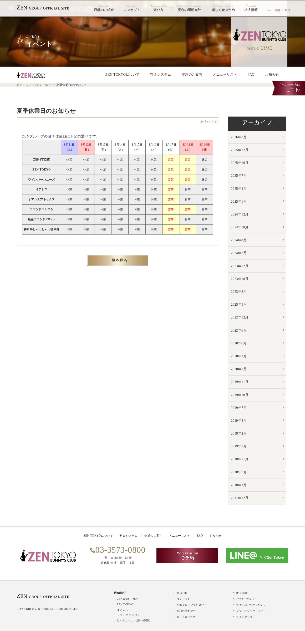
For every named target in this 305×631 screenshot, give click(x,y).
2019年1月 (239, 446)
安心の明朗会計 (186, 610)
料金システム (160, 74)
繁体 (287, 10)
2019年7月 (239, 408)
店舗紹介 (120, 593)
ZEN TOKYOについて (122, 74)
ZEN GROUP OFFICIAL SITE (43, 7)
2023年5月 (239, 304)
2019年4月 (239, 420)
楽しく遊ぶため (186, 617)
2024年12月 (240, 214)
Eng (268, 10)
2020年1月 (239, 369)
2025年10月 (240, 163)
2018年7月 (239, 472)
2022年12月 (240, 317)
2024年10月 (240, 227)
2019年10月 (240, 395)
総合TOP (182, 593)
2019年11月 (240, 382)
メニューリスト (225, 74)
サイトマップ (244, 617)
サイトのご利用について (251, 604)
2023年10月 (240, 279)
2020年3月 (239, 356)
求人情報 (241, 593)
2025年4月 (239, 189)
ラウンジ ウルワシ (128, 615)
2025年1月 (239, 201)
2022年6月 (239, 330)
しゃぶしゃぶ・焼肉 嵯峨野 (134, 620)
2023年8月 (239, 291)
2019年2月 (239, 433)
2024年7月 (239, 253)
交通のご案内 (192, 74)
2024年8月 (239, 240)
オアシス (122, 609)
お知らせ (272, 74)
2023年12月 (240, 266)
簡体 (278, 10)
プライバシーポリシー (250, 610)
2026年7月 (239, 137)
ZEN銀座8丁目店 (127, 598)
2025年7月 (239, 175)
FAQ (251, 74)
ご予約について (245, 598)
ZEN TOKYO (125, 604)
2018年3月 (239, 485)
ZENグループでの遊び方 (192, 604)
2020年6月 (239, 343)
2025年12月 (240, 150)
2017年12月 (240, 498)
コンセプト (183, 598)
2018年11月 (240, 459)
